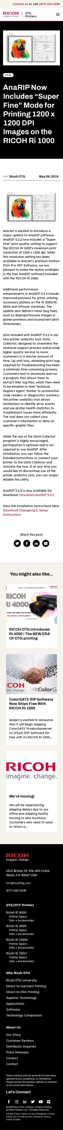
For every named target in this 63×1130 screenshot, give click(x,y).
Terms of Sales (13, 1119)
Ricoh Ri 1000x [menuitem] (17, 940)
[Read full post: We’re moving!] (31, 771)
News (8, 75)
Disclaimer (41, 1113)
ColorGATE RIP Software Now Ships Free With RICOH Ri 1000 (31, 703)
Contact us (20, 4)
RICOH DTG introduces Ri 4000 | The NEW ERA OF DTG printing (29, 633)
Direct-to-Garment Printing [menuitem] (26, 986)
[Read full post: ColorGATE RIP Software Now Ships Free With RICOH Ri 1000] (31, 674)
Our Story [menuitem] (13, 1035)
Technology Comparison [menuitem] (24, 1015)
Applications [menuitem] (15, 1004)
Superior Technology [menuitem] (21, 998)
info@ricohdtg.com (18, 883)
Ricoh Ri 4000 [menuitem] (16, 912)
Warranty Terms (42, 1116)
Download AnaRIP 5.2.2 (36, 495)
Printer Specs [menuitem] (18, 916)
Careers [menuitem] (12, 1058)
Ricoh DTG (17, 176)
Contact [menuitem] (12, 1064)
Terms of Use (28, 1113)
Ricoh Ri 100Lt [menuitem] (16, 953)
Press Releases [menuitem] (17, 1052)
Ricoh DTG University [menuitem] (21, 980)
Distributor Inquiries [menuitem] (21, 1046)
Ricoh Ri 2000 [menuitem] (16, 926)
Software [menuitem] (13, 1009)
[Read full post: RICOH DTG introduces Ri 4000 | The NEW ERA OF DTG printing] (31, 604)
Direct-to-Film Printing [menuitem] (22, 992)
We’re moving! (22, 796)
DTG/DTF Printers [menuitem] (20, 905)
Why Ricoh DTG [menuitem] (18, 973)
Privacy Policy (13, 1113)
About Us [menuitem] (13, 1027)
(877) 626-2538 (49, 4)
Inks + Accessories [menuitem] (21, 920)
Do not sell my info (23, 1116)
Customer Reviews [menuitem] (20, 1040)
